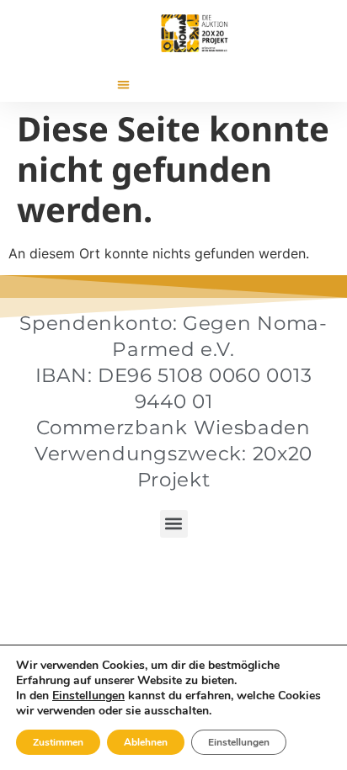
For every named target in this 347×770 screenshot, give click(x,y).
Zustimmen (58, 742)
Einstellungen (88, 696)
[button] (123, 84)
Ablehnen (146, 742)
